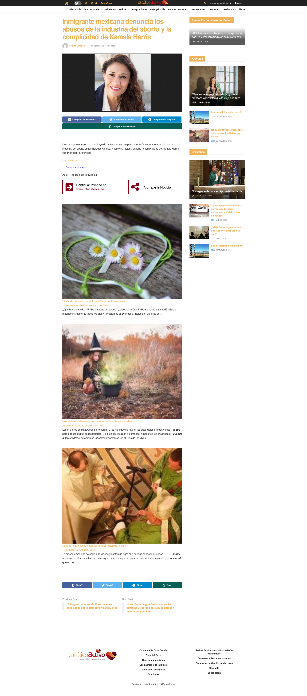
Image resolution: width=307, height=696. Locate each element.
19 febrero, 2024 (202, 102)
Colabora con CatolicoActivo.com (214, 663)
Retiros (122, 9)
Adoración (110, 9)
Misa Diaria (75, 9)
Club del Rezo (153, 655)
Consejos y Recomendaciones (214, 658)
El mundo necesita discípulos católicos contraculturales (93, 301)
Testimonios (229, 9)
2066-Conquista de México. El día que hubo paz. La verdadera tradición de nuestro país (217, 35)
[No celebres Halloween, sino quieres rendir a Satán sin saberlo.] (122, 371)
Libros (242, 9)
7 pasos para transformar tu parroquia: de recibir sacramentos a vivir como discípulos (226, 210)
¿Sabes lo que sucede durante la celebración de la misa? (94, 545)
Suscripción (214, 672)
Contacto (214, 667)
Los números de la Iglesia (153, 664)
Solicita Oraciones (178, 9)
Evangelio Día (157, 9)
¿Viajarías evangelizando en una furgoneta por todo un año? (226, 230)
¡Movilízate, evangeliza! (153, 669)
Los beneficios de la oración (226, 112)
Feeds (112, 45)
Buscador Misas (93, 9)
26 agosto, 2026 (201, 41)
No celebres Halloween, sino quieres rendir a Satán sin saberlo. (98, 421)
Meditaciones (198, 9)
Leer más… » (70, 160)
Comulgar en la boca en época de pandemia (217, 191)
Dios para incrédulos (153, 659)
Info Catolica (78, 45)
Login (239, 3)
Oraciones (214, 9)
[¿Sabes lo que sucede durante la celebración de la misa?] (122, 496)
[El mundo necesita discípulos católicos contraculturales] (122, 251)
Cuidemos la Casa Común (153, 650)
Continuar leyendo (76, 167)
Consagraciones (138, 9)
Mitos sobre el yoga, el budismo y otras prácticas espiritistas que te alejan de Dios (216, 96)
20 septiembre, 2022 (222, 116)
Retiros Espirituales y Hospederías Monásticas (214, 652)
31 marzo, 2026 (220, 220)
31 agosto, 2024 (98, 45)
